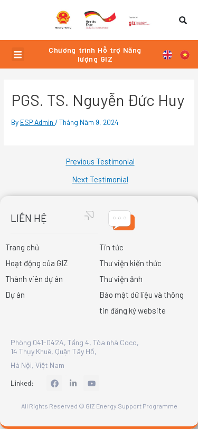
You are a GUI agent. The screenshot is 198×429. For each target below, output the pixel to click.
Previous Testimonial (100, 161)
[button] (18, 54)
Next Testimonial (100, 179)
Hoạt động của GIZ (36, 263)
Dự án (15, 294)
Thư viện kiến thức (130, 263)
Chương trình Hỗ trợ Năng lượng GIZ (95, 54)
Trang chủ (22, 247)
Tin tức (111, 247)
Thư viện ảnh (121, 279)
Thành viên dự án (34, 279)
